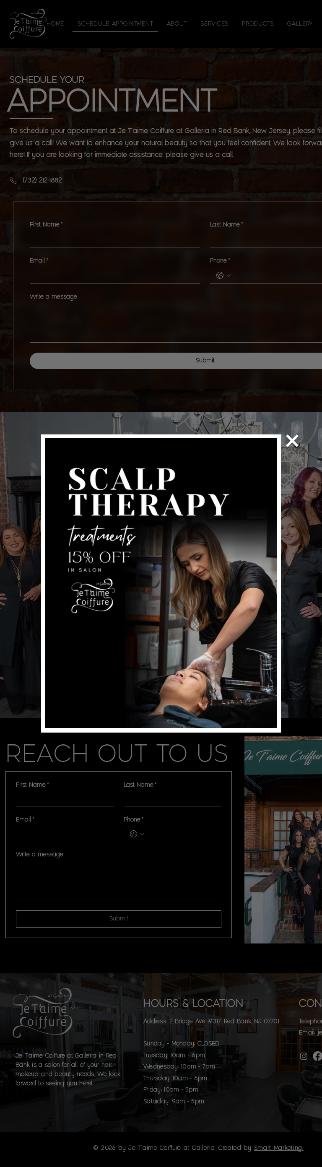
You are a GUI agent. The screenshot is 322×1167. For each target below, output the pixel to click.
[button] (292, 440)
